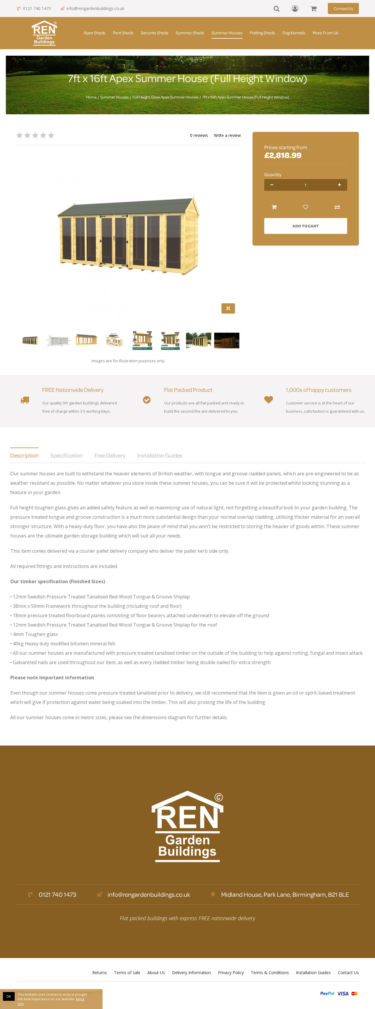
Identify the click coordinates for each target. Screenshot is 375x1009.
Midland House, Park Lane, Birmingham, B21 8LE (284, 894)
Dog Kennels (293, 33)
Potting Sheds (262, 33)
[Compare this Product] (337, 207)
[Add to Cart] (274, 207)
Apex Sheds (94, 33)
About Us (156, 972)
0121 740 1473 (37, 8)
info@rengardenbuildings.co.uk (95, 8)
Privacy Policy (231, 972)
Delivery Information (191, 972)
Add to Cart (305, 226)
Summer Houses (227, 33)
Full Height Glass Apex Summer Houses (165, 97)
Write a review (227, 135)
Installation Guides (313, 972)
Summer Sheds (190, 33)
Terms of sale (127, 972)
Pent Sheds (123, 33)
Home (91, 97)
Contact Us (343, 8)
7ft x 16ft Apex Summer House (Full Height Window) (245, 97)
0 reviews (199, 135)
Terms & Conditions (270, 972)
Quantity (272, 174)
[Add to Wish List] (305, 207)
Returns (99, 972)
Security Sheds (154, 33)
